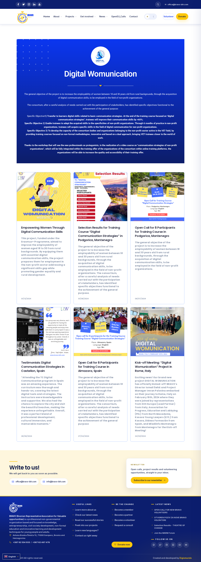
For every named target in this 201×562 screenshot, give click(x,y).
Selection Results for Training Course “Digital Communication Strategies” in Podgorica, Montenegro (100, 234)
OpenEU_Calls (118, 16)
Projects (69, 16)
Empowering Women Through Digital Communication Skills (42, 230)
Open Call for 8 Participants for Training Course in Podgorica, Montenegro (155, 232)
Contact (133, 16)
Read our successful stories (89, 520)
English (12, 556)
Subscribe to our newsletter (148, 480)
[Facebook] (153, 545)
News (102, 16)
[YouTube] (179, 545)
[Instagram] (166, 545)
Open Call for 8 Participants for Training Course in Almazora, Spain (98, 367)
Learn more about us (85, 510)
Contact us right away (86, 535)
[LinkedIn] (173, 545)
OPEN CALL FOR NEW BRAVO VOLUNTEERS (167, 511)
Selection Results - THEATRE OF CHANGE (169, 526)
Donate (182, 16)
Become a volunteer (125, 520)
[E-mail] (186, 545)
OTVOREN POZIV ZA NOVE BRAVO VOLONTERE (170, 518)
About (56, 16)
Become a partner (124, 515)
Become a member (124, 510)
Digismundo (186, 558)
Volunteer (168, 16)
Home (46, 16)
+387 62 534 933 (21, 542)
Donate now (124, 544)
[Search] (158, 4)
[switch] (150, 16)
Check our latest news (86, 515)
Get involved (86, 16)
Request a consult (124, 525)
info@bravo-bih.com (55, 481)
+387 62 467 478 (41, 542)
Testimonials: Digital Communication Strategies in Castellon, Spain (42, 367)
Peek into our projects (86, 525)
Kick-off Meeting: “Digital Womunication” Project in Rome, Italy (153, 367)
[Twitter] (160, 545)
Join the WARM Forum (164, 533)
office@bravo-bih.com (176, 4)
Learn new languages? (86, 530)
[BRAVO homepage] (38, 509)
